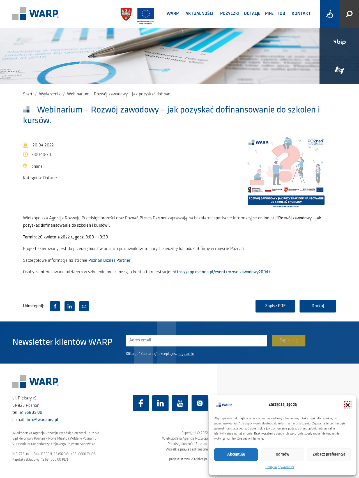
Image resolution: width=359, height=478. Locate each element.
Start (28, 94)
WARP (173, 14)
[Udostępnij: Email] (84, 306)
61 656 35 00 (31, 412)
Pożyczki (230, 14)
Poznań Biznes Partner (109, 260)
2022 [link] (65, 237)
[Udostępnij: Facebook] (55, 306)
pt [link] (272, 218)
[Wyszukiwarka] (349, 14)
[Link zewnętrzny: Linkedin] (160, 403)
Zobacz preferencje (328, 454)
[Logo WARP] (35, 14)
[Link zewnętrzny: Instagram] (200, 403)
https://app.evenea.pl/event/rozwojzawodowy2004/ (221, 272)
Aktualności (199, 14)
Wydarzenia (50, 94)
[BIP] (339, 42)
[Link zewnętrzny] (339, 70)
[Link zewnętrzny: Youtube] (180, 403)
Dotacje (252, 14)
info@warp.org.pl (42, 420)
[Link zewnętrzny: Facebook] (141, 403)
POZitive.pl (199, 459)
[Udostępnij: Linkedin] (70, 306)
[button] (348, 405)
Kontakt (301, 14)
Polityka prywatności (280, 467)
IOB (281, 14)
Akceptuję (236, 454)
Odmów (282, 454)
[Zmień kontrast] (329, 14)
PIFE (269, 14)
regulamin (186, 354)
